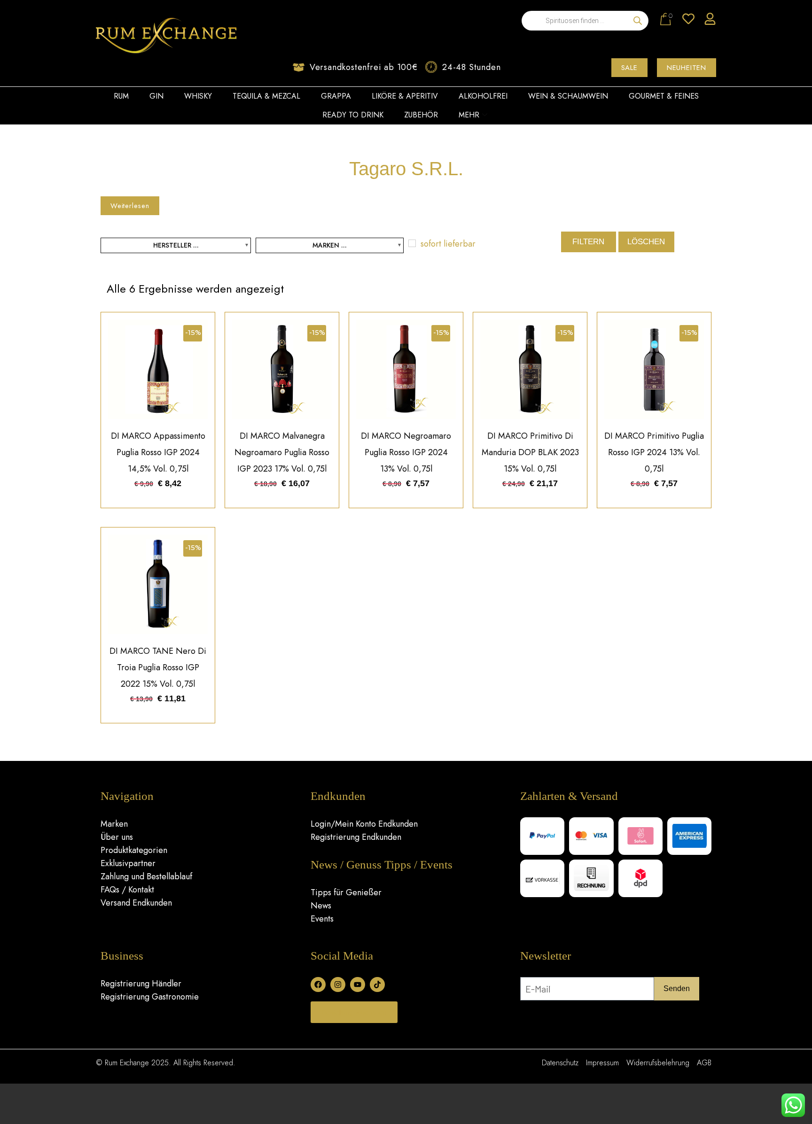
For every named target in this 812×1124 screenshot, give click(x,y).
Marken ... (329, 245)
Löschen (646, 241)
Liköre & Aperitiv (405, 96)
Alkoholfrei (483, 96)
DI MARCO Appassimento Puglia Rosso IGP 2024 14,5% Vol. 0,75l (158, 452)
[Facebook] (318, 984)
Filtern (588, 241)
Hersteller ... (176, 245)
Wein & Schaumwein (568, 96)
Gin (156, 96)
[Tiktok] (377, 984)
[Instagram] (337, 984)
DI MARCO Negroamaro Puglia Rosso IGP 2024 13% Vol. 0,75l (406, 452)
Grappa (336, 96)
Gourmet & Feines (664, 96)
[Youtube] (357, 984)
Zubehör (421, 114)
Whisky (198, 96)
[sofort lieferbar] (412, 243)
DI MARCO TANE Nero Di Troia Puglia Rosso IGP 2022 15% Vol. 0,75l (157, 667)
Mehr (469, 114)
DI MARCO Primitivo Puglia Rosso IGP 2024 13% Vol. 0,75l (654, 452)
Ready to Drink (352, 114)
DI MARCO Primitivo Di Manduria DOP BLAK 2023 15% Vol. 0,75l (530, 452)
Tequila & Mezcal (266, 96)
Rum (121, 96)
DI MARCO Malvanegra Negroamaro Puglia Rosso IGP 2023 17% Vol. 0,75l (281, 452)
